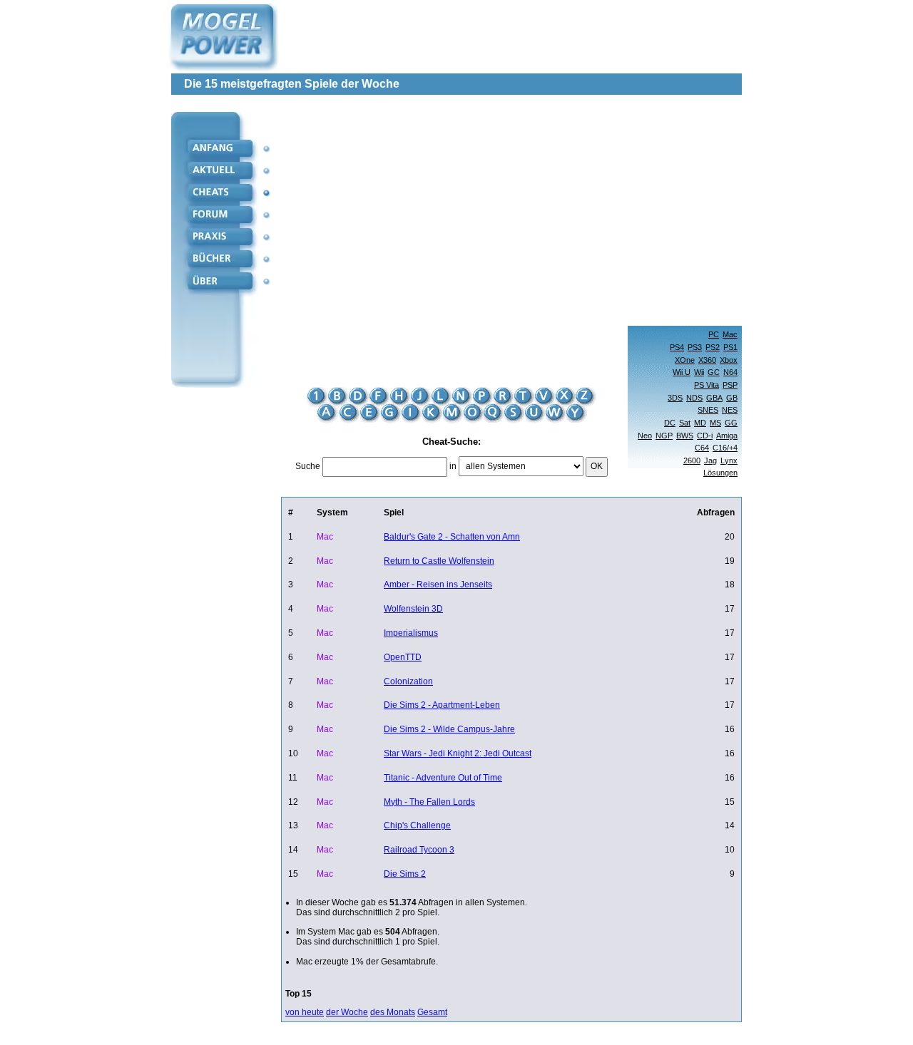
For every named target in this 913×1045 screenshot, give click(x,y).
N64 (730, 372)
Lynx (729, 460)
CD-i (705, 435)
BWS (684, 435)
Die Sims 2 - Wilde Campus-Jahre (449, 729)
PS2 (712, 347)
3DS (675, 397)
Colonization (408, 681)
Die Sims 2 (405, 874)
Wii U (681, 372)
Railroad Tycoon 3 (419, 850)
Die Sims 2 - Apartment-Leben (442, 705)
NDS (694, 397)
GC (714, 372)
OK (597, 466)
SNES (708, 410)
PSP (730, 385)
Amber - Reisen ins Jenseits (438, 585)
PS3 (695, 347)
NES (730, 410)
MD (700, 422)
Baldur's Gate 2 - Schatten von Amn (452, 537)
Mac (730, 334)
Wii (699, 372)
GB (732, 397)
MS (715, 422)
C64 (702, 447)
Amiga (727, 435)
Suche (307, 466)
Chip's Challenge (417, 825)
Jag (710, 460)
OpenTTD (403, 657)
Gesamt (432, 1012)
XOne (685, 360)
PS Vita (706, 385)
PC (713, 334)
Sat (684, 422)
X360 (707, 360)
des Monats (392, 1012)
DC (669, 422)
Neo (645, 435)
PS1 (730, 347)
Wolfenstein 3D (413, 609)
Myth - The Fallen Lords (429, 802)
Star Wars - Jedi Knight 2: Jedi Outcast (457, 753)
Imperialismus (411, 633)
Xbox (729, 360)
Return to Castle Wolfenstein (439, 561)
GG (731, 422)
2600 (691, 460)
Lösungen (720, 472)
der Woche (347, 1012)
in (452, 466)
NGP (664, 435)
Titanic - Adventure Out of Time (443, 778)
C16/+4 (725, 447)
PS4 (677, 347)
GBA (714, 397)
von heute (304, 1012)
